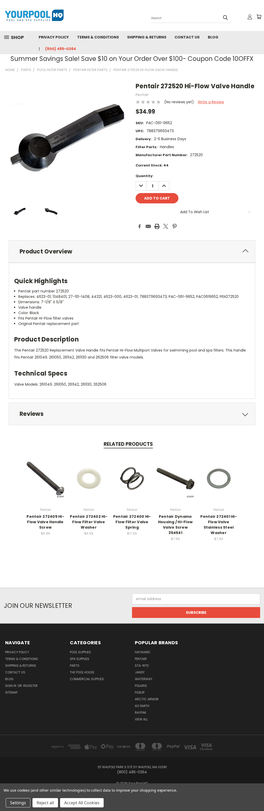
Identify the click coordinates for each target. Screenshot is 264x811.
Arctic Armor (147, 699)
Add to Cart (89, 482)
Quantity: (144, 175)
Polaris (141, 685)
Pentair (141, 659)
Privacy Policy (54, 37)
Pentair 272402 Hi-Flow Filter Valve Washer (89, 522)
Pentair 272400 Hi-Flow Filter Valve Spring (132, 522)
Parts (74, 665)
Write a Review (211, 102)
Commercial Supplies (87, 679)
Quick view (45, 478)
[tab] (132, 251)
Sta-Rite (142, 665)
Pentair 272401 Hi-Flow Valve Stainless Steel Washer (218, 524)
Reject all (45, 803)
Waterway (143, 679)
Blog (213, 37)
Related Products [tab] (128, 444)
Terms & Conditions (98, 37)
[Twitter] (165, 226)
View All (141, 719)
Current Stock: (152, 165)
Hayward (142, 652)
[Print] (157, 226)
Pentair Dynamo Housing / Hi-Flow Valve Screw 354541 (175, 524)
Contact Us (187, 37)
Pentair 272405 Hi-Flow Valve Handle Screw (45, 522)
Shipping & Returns (146, 37)
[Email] (148, 226)
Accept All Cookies (82, 803)
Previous (256, 795)
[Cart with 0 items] (258, 16)
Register (30, 685)
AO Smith (142, 706)
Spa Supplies (79, 659)
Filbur (140, 692)
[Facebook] (139, 226)
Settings (18, 803)
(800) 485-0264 (60, 48)
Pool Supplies (80, 652)
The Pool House (82, 672)
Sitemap (11, 692)
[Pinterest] (174, 226)
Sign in (11, 685)
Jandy (140, 672)
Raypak (140, 712)
